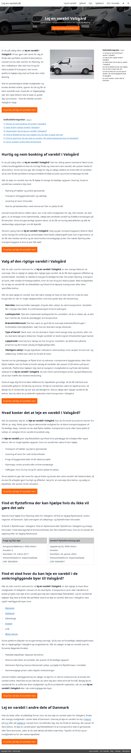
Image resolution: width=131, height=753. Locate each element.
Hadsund (9, 613)
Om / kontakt (113, 3)
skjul (28, 120)
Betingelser (126, 751)
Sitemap (118, 751)
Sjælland (99, 3)
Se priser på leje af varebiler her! (65, 28)
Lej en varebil (70, 3)
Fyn (90, 3)
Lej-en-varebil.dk (11, 3)
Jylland (83, 3)
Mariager (10, 608)
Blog (111, 751)
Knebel (8, 623)
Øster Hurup (11, 634)
